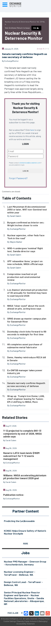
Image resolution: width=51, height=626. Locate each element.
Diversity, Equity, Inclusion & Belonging (32, 621)
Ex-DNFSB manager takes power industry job (24, 372)
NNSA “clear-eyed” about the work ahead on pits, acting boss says (25, 307)
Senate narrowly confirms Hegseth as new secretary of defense (26, 385)
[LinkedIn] (37, 613)
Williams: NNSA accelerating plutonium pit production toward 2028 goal (24, 477)
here (32, 130)
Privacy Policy (44, 619)
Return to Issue (23, 28)
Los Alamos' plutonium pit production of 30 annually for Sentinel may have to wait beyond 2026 (27, 292)
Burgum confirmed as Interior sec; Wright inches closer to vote (25, 224)
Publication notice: (13, 494)
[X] (31, 613)
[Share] (47, 613)
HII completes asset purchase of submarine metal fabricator (24, 346)
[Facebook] (26, 613)
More (25, 543)
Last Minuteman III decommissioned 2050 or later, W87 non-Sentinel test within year (27, 209)
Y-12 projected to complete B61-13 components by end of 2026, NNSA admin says (22, 433)
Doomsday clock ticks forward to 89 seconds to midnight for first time (26, 333)
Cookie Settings (10, 621)
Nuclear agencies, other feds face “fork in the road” (25, 237)
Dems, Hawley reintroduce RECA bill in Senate (26, 359)
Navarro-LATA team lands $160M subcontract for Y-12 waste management (21, 455)
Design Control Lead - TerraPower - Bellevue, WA (23, 583)
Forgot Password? (18, 178)
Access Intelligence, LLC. (12, 619)
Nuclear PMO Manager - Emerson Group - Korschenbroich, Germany (25, 563)
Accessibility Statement (25, 624)
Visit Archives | (11, 28)
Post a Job (13, 613)
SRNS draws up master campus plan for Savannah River (26, 320)
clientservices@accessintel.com (29, 163)
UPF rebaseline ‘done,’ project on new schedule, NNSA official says (25, 263)
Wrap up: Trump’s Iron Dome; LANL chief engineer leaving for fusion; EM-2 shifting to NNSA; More (26, 399)
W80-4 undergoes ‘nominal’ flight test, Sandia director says (25, 250)
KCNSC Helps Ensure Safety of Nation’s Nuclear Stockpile (25, 532)
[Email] (42, 613)
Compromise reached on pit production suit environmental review (23, 277)
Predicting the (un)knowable (19, 521)
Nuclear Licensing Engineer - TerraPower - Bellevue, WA (19, 573)
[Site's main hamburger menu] (5, 5)
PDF (35, 28)
